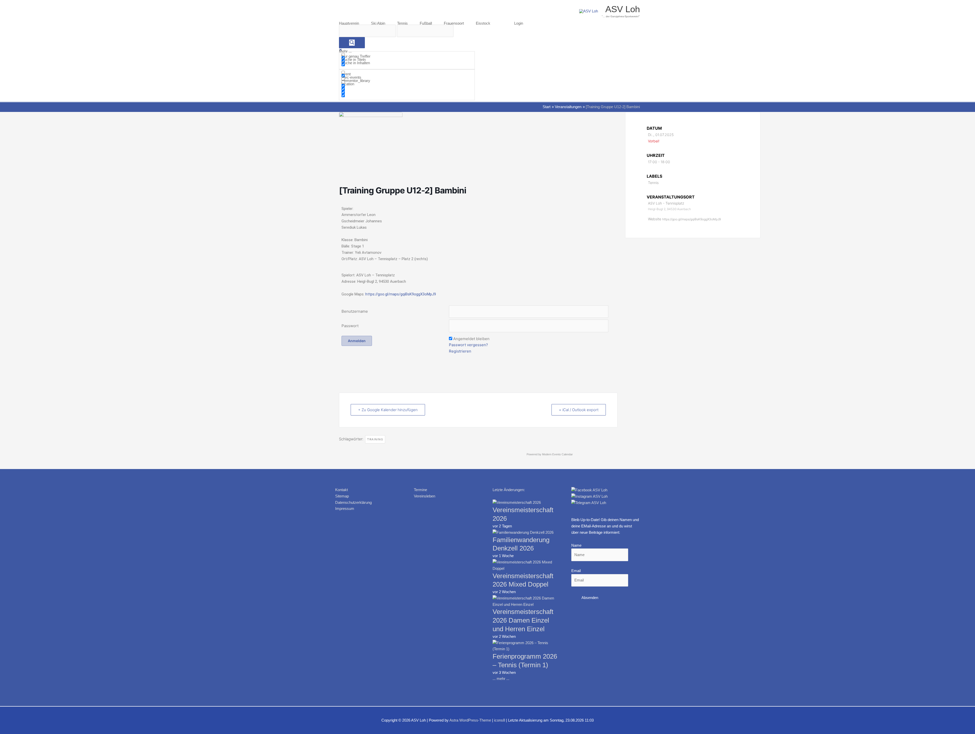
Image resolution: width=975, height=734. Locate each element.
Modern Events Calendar (557, 454)
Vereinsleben (424, 496)
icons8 (499, 720)
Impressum (344, 508)
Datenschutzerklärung (353, 502)
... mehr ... (501, 678)
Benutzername (355, 311)
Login (518, 23)
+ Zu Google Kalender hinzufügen (388, 409)
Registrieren (460, 351)
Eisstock (483, 23)
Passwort (350, 325)
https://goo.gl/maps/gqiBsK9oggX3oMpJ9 (400, 294)
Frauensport (454, 23)
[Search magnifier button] (352, 42)
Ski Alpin (378, 23)
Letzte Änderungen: (509, 490)
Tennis (402, 23)
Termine (420, 490)
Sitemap (342, 496)
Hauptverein (349, 23)
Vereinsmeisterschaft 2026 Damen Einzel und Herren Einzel (523, 620)
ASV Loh (622, 9)
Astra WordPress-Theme (470, 720)
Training (375, 439)
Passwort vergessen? (468, 344)
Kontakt (341, 490)
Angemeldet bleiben (471, 338)
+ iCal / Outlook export (578, 409)
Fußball (426, 23)
